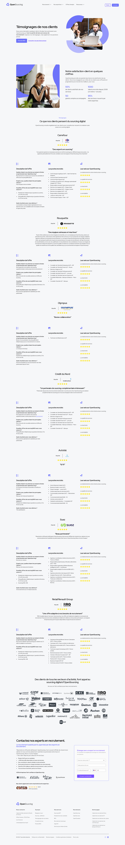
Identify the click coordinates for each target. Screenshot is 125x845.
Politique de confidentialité (38, 837)
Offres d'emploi (70, 4)
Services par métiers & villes (60, 826)
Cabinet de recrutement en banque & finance (98, 826)
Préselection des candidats (60, 815)
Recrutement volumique (60, 821)
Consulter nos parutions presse (37, 40)
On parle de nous (39, 821)
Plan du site (75, 837)
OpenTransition (76, 818)
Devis (107, 5)
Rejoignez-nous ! (39, 813)
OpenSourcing (76, 813)
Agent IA (56, 823)
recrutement (39, 416)
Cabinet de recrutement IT (98, 815)
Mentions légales (50, 837)
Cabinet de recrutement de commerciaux (98, 821)
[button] (46, 5)
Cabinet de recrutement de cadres (100, 818)
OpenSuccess (76, 815)
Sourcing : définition (39, 815)
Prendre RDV (21, 40)
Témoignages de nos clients (41, 818)
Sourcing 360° (57, 813)
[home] (14, 4)
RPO (55, 818)
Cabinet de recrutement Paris (99, 813)
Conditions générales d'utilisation (63, 837)
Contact (115, 5)
